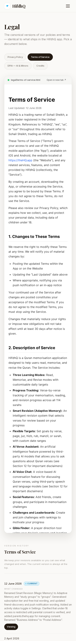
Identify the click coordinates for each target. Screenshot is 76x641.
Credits (40, 65)
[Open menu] (68, 6)
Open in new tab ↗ (56, 80)
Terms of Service (40, 57)
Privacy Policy (15, 57)
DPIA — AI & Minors (18, 65)
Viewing (11, 626)
